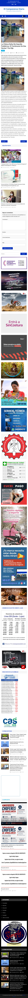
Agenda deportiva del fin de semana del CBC (17, 742)
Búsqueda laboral (5, 867)
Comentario (5, 219)
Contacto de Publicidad (11, 2)
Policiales (4, 910)
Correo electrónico (6, 237)
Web (3, 242)
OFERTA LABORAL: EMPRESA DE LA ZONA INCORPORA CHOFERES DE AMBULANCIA (12, 846)
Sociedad (4, 915)
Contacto (19, 2)
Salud (3, 50)
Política (4, 912)
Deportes (4, 905)
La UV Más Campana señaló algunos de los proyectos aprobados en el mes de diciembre (5, 141)
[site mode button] (23, 16)
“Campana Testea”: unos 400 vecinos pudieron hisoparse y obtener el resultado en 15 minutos (14, 165)
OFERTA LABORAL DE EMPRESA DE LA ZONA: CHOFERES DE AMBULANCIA (13, 820)
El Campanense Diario (14, 9)
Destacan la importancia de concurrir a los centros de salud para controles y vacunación (13, 204)
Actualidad (5, 903)
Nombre (4, 232)
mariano (13, 52)
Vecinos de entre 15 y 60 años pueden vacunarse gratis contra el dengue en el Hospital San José (13, 185)
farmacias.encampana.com (10, 479)
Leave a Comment (20, 52)
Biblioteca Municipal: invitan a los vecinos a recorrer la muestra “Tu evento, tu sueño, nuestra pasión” (18, 758)
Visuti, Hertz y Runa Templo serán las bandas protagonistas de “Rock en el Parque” (18, 736)
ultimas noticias (6, 917)
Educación (5, 907)
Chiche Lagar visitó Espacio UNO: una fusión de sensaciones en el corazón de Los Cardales (18, 751)
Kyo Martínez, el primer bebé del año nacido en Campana (24, 141)
